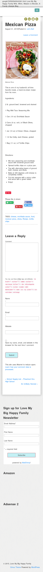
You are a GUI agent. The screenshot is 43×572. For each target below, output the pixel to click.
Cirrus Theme (15, 567)
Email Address (10, 423)
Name (7, 298)
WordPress (35, 567)
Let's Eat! (30, 29)
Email (7, 312)
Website (8, 326)
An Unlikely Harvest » (29, 384)
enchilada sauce (23, 216)
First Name (8, 432)
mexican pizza (10, 219)
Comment (8, 241)
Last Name (8, 440)
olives (19, 219)
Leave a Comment (30, 35)
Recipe (25, 219)
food (32, 216)
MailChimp (26, 462)
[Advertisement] (21, 529)
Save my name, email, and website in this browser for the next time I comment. (21, 343)
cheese (13, 216)
